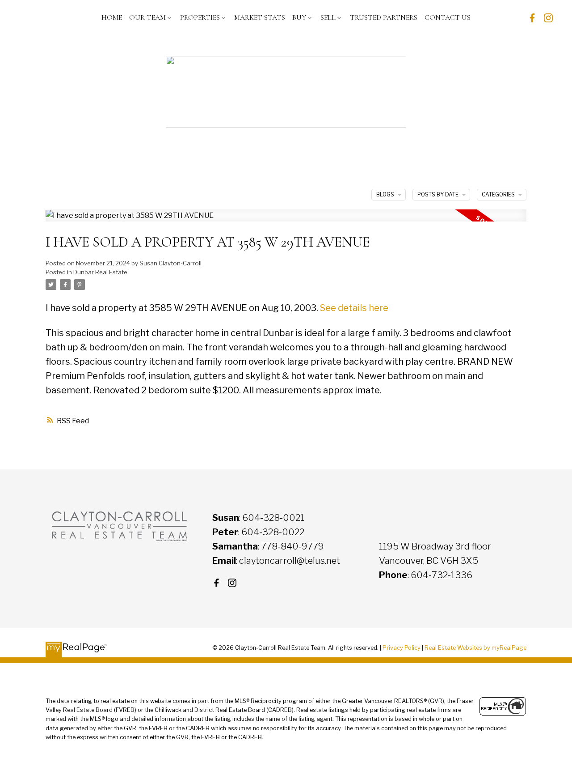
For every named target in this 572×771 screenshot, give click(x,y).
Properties (200, 17)
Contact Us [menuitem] (448, 17)
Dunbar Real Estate (100, 272)
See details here (354, 307)
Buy (299, 17)
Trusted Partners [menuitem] (383, 17)
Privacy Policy (402, 647)
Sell (328, 17)
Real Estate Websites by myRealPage (475, 647)
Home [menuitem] (111, 17)
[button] (532, 17)
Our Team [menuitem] (147, 17)
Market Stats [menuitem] (259, 17)
